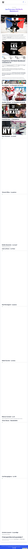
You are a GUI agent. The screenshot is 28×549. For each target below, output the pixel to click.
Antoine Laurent (8, 73)
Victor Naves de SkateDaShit (6, 74)
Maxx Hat (3, 75)
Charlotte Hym (14, 72)
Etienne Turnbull (14, 73)
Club (18, 65)
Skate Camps (22, 539)
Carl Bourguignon (23, 73)
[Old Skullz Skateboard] (3, 2)
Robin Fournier (4, 73)
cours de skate (16, 539)
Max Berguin (18, 73)
